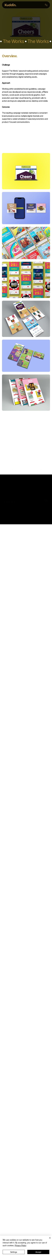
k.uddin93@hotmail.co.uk (13, 494)
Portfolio (7, 503)
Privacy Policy (20, 1245)
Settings (13, 1252)
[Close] (48, 1239)
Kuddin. (10, 5)
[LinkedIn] (46, 489)
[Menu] (46, 5)
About (6, 505)
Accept (38, 1252)
